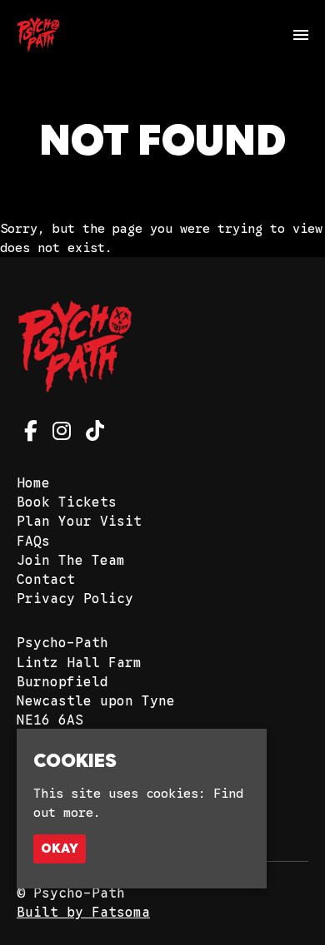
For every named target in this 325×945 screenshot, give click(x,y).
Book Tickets (67, 502)
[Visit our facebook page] (27, 434)
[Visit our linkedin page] (91, 434)
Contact (46, 579)
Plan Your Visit (79, 521)
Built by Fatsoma (83, 912)
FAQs (33, 541)
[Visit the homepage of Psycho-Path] (38, 35)
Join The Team (71, 560)
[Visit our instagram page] (58, 434)
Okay (59, 848)
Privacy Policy (75, 599)
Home (33, 483)
